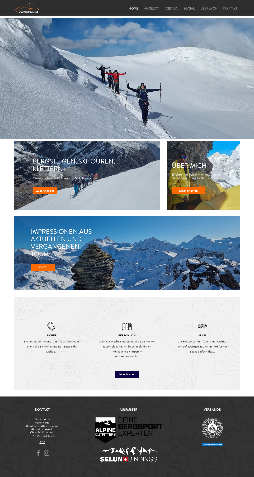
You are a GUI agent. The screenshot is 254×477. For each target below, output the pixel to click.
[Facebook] (38, 453)
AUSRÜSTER (128, 410)
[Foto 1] (121, 130)
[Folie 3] (133, 130)
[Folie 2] (129, 130)
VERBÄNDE (212, 410)
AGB (42, 442)
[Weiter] (235, 78)
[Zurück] (18, 78)
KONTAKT (42, 410)
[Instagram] (46, 453)
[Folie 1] (124, 130)
